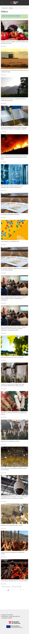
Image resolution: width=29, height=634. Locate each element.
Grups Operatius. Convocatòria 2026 (10, 241)
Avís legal (3, 615)
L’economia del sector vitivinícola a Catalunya (12, 357)
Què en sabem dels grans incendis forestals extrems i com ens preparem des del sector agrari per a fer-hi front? (14, 157)
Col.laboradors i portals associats (9, 616)
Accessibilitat (9, 615)
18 (20, 589)
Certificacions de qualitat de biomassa (10, 214)
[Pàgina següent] (23, 590)
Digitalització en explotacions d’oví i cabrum (12, 525)
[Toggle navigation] (2, 2)
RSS (19, 616)
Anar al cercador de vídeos (11, 16)
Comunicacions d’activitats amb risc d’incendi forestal (14, 580)
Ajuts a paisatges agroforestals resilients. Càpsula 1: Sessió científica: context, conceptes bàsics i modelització (14, 298)
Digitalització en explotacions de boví (10, 441)
